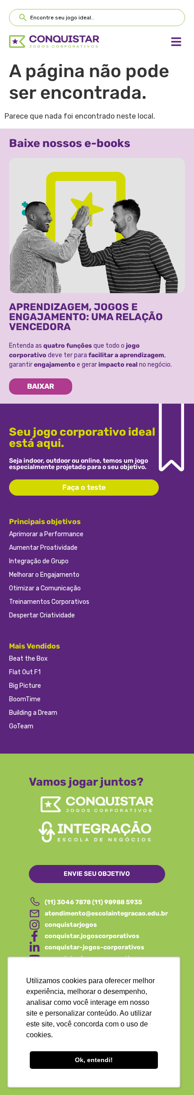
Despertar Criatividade (42, 615)
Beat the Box (28, 659)
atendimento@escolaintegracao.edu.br (106, 913)
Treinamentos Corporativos (49, 602)
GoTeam (21, 726)
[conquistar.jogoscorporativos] (34, 936)
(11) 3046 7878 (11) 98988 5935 (93, 902)
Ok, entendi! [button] (94, 1059)
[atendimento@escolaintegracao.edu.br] (34, 913)
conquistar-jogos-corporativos (94, 947)
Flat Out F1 (25, 672)
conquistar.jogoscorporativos (92, 936)
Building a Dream (33, 713)
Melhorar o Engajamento (44, 575)
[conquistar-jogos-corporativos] (34, 947)
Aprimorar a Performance (46, 534)
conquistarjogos (71, 925)
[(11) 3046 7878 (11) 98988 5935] (34, 902)
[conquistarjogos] (34, 924)
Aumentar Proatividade (43, 548)
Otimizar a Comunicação (45, 588)
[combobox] (97, 17)
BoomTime (25, 699)
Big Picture (25, 686)
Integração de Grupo (39, 561)
